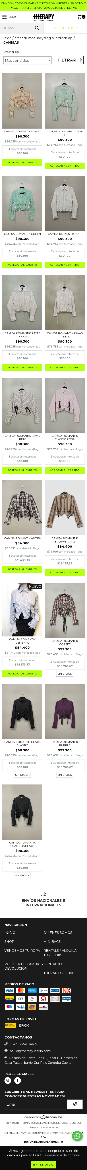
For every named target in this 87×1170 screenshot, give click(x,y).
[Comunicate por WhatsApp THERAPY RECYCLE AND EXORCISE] (77, 1136)
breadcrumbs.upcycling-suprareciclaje (43, 38)
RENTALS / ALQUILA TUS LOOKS (60, 953)
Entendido (43, 1164)
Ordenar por (11, 51)
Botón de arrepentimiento (43, 1141)
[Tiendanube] (43, 1118)
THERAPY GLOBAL (59, 973)
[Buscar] (36, 28)
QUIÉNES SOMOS (58, 933)
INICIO (9, 933)
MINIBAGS (52, 942)
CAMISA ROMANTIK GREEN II (64, 133)
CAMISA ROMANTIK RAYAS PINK (22, 437)
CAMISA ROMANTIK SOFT (65, 233)
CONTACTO (53, 964)
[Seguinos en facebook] (17, 1080)
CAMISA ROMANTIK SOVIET (22, 131)
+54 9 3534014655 (23, 1044)
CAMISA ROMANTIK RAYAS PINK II (65, 334)
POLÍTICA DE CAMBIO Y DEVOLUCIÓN (24, 966)
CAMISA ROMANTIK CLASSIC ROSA (65, 437)
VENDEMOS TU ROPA (22, 951)
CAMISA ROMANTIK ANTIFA (22, 538)
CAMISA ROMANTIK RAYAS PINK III (22, 334)
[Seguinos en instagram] (7, 1080)
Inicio (7, 38)
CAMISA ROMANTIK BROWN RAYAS (65, 539)
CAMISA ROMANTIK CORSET (65, 642)
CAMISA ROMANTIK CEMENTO (22, 641)
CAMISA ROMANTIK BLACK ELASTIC (22, 743)
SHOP (9, 942)
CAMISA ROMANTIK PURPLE (65, 743)
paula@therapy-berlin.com (30, 1051)
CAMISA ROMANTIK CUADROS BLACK (22, 844)
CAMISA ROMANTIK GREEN (22, 233)
